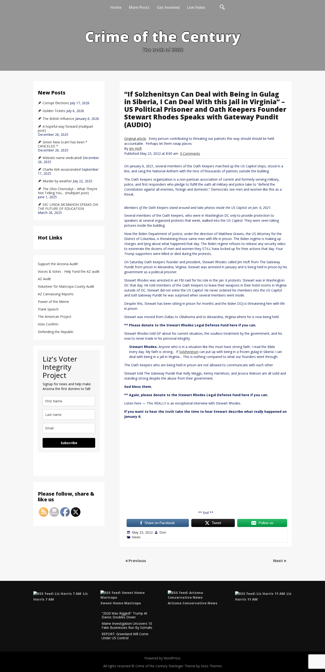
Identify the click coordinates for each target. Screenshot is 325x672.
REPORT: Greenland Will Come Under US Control (125, 636)
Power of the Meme (53, 302)
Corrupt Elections (56, 103)
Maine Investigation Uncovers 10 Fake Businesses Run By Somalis (127, 626)
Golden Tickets (54, 111)
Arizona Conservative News (192, 603)
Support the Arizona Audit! (58, 264)
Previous (137, 560)
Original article (135, 138)
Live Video (196, 7)
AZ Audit (44, 279)
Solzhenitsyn (188, 351)
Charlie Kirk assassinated (62, 169)
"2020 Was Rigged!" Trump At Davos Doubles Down (124, 615)
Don (162, 532)
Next (278, 560)
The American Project (54, 317)
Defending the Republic (56, 332)
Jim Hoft (135, 148)
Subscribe (69, 443)
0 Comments (190, 153)
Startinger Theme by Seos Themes (195, 666)
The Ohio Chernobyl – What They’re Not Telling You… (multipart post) (67, 191)
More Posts (139, 7)
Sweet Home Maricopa (120, 603)
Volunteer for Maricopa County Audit (66, 287)
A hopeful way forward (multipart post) (65, 128)
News (136, 537)
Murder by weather (57, 181)
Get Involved (168, 7)
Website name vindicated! (62, 158)
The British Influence (58, 119)
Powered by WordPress (162, 658)
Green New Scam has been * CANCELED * (62, 144)
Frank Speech (48, 309)
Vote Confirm (48, 324)
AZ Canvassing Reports (56, 294)
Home (115, 7)
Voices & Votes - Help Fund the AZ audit (68, 272)
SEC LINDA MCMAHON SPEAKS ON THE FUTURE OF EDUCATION (68, 206)
